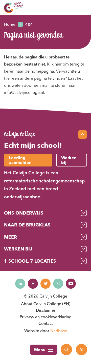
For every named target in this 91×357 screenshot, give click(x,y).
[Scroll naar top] (82, 134)
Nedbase (58, 330)
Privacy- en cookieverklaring (46, 316)
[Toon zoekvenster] (66, 349)
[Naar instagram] (58, 284)
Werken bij (18, 249)
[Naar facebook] (33, 284)
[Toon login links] (81, 349)
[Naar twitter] (45, 284)
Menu (40, 349)
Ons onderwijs (23, 213)
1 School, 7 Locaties (30, 261)
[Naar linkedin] (20, 284)
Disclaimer (45, 310)
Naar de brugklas (27, 225)
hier (58, 64)
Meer (10, 237)
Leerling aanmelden (20, 160)
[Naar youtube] (71, 284)
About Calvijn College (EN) (45, 303)
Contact (45, 323)
